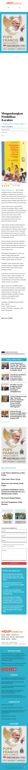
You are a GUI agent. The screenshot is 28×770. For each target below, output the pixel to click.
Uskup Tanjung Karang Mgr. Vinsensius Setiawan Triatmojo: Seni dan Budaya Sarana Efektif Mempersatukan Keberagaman (18, 401)
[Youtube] (14, 669)
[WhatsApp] (9, 138)
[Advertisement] (14, 70)
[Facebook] (2, 138)
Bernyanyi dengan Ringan (11, 498)
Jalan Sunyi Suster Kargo (10, 479)
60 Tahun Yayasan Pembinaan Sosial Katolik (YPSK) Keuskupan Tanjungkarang (16, 388)
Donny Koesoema (13, 352)
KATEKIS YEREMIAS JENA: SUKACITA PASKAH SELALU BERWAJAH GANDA (13, 492)
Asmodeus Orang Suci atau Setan (8, 718)
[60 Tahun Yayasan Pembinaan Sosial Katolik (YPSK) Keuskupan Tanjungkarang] (5, 387)
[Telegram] (12, 138)
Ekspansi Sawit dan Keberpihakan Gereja (20, 522)
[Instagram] (6, 669)
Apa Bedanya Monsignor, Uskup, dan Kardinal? (12, 707)
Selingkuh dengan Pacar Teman (8, 716)
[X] (6, 138)
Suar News (4, 615)
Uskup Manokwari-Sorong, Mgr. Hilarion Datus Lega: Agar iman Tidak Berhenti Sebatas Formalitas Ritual (18, 366)
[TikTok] (10, 669)
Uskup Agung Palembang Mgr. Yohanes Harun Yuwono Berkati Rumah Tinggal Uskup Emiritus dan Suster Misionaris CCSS (13, 712)
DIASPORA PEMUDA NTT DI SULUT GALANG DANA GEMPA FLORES (18, 377)
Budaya (7, 352)
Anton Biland (9, 126)
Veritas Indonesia (5, 421)
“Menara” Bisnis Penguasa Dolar (7, 522)
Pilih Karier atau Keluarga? (7, 704)
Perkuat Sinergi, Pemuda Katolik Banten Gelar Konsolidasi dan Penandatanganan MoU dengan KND (18, 414)
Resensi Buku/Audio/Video (13, 124)
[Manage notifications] (24, 767)
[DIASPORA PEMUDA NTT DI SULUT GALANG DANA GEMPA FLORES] (5, 377)
